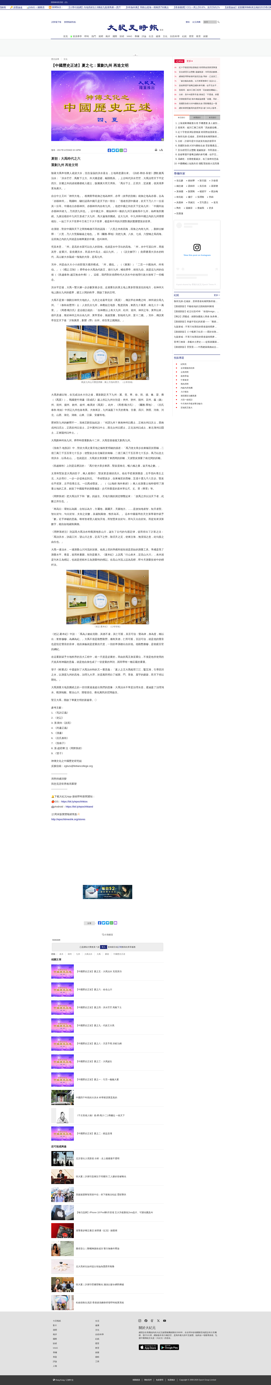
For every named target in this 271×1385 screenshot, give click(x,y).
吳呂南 (203, 186)
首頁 (65, 36)
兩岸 (108, 36)
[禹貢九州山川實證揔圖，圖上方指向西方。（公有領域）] (107, 352)
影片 (55, 1325)
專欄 (137, 36)
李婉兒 (191, 202)
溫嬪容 (189, 208)
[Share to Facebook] (109, 150)
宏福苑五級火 (187, 407)
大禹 (99, 954)
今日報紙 (57, 1321)
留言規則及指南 (56, 939)
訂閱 (120, 947)
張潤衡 (200, 197)
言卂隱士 (204, 202)
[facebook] (146, 1320)
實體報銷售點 (70, 22)
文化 (165, 36)
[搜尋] (218, 22)
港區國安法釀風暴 (188, 396)
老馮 (215, 202)
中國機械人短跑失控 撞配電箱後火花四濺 (198, 163)
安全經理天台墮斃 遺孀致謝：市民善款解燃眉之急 (199, 72)
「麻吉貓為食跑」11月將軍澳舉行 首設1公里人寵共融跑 (198, 81)
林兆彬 (179, 197)
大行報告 (185, 392)
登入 (104, 947)
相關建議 (136, 1380)
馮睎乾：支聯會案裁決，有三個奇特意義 (198, 159)
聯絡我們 (148, 1380)
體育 (191, 36)
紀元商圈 (196, 22)
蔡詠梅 (214, 191)
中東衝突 (185, 380)
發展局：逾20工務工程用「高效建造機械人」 (199, 90)
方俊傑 (214, 180)
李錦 (211, 197)
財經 (122, 36)
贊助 (188, 22)
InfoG (129, 36)
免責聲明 (159, 1380)
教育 (198, 36)
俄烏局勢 (185, 384)
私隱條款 (171, 1380)
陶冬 (178, 208)
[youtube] (164, 1320)
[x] (158, 1320)
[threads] (152, 1320)
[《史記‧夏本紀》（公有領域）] (107, 597)
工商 (97, 1361)
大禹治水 (88, 954)
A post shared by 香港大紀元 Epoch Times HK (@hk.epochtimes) (205, 284)
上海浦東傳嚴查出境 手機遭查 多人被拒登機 (199, 123)
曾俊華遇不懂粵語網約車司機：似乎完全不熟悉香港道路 (198, 85)
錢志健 (179, 186)
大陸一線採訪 (187, 400)
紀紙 (184, 36)
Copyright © (184, 1380)
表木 (61, 954)
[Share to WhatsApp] (121, 150)
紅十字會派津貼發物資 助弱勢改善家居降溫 (198, 67)
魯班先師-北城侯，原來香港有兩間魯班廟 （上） (198, 136)
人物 (55, 1366)
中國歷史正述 (119, 954)
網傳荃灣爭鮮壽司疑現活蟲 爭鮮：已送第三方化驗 (199, 76)
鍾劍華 (191, 180)
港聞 (101, 36)
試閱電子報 (56, 22)
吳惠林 (179, 202)
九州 (78, 954)
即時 (86, 36)
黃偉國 (179, 191)
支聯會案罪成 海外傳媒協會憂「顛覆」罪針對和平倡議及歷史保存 (199, 99)
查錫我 (200, 208)
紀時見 (184, 364)
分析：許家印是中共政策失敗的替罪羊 (197, 141)
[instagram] (140, 1320)
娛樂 (205, 36)
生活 (151, 36)
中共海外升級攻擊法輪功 (191, 403)
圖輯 (97, 1357)
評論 (144, 36)
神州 (70, 954)
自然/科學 (175, 36)
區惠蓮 (179, 213)
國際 (115, 36)
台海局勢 (185, 372)
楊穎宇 (203, 191)
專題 (55, 1357)
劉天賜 (203, 180)
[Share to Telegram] (117, 150)
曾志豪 (179, 180)
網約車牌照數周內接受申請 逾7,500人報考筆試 (198, 108)
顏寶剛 (191, 191)
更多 (211, 208)
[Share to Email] (125, 150)
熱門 (93, 36)
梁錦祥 (191, 186)
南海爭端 (185, 376)
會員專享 (77, 36)
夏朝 (107, 954)
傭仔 (190, 197)
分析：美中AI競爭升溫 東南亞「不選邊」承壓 (199, 94)
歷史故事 (55, 59)
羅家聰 (214, 186)
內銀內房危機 (187, 388)
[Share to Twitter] (113, 150)
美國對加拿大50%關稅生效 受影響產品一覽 (198, 103)
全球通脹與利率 (187, 368)
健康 (158, 36)
